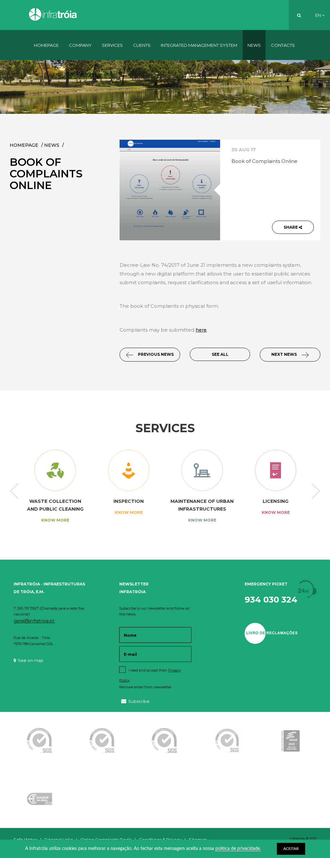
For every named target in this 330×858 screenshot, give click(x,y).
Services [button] (112, 45)
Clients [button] (141, 45)
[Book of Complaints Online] (170, 190)
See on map (31, 660)
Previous (14, 491)
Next (316, 491)
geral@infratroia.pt (34, 621)
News (254, 45)
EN (318, 15)
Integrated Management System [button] (199, 45)
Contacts (283, 45)
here (201, 330)
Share (291, 227)
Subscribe (139, 701)
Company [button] (80, 45)
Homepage (46, 45)
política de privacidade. (238, 848)
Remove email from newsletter (145, 687)
